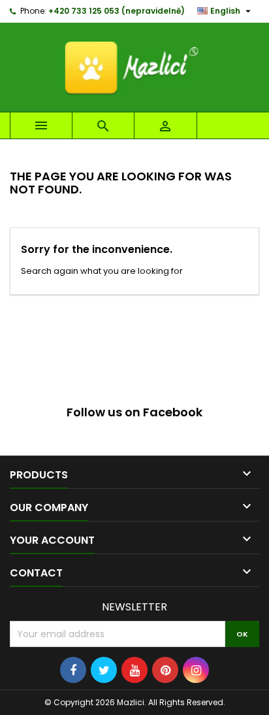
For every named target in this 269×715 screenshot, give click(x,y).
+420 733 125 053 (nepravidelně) (116, 10)
